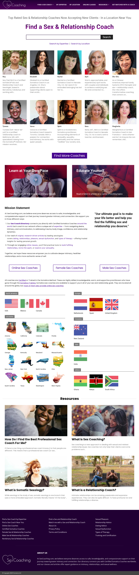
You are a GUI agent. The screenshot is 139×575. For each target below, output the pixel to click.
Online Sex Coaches (10, 525)
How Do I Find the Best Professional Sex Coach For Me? (33, 441)
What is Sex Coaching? (88, 439)
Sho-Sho (115, 77)
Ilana (86, 126)
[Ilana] (97, 112)
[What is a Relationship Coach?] (103, 471)
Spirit (59, 126)
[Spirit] (69, 112)
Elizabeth (33, 77)
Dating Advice (101, 525)
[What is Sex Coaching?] (103, 420)
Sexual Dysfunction (103, 529)
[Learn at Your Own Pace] (36, 181)
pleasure (34, 238)
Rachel (59, 77)
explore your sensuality (44, 248)
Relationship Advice (103, 522)
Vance (32, 126)
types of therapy (65, 238)
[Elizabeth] (42, 62)
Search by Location (80, 43)
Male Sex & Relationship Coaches (15, 535)
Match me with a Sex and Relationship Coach (67, 522)
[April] (97, 62)
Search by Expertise (58, 43)
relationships (24, 238)
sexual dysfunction (46, 238)
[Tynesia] (15, 112)
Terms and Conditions (58, 532)
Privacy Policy (54, 529)
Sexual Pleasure (101, 519)
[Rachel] (69, 62)
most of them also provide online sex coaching (43, 286)
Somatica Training (28, 283)
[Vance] (42, 112)
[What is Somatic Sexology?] (36, 471)
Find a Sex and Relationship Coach (63, 519)
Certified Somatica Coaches (13, 529)
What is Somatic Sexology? (24, 490)
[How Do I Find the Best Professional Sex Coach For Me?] (36, 420)
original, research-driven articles (30, 236)
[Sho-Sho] (124, 62)
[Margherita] (124, 112)
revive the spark (25, 248)
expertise (58, 226)
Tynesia (5, 126)
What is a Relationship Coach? (94, 490)
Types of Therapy (102, 532)
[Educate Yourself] (103, 181)
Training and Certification (105, 535)
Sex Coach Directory (20, 223)
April (86, 77)
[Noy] (15, 62)
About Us (52, 525)
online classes (32, 245)
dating (15, 238)
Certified (22, 280)
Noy (4, 77)
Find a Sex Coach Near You (13, 522)
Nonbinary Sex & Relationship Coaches (18, 538)
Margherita (116, 126)
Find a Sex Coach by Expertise (14, 519)
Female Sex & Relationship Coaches (16, 532)
